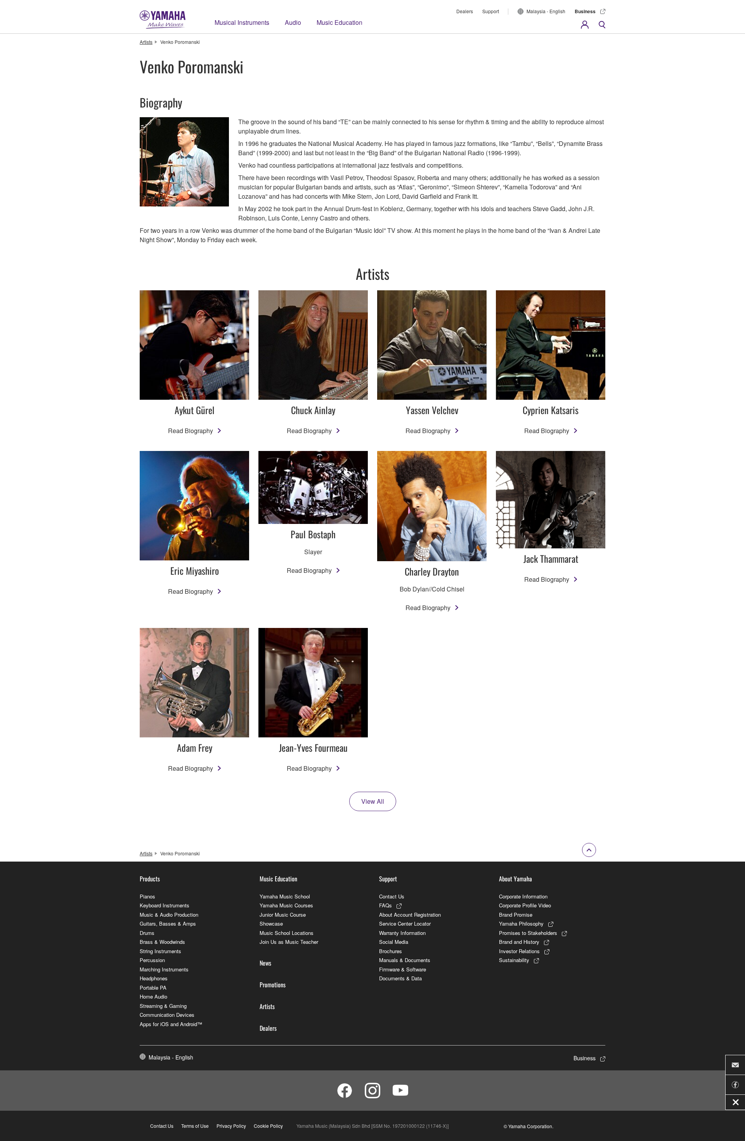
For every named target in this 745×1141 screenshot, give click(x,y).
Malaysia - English (546, 11)
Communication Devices (167, 1014)
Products (150, 878)
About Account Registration (410, 914)
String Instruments (160, 951)
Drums (147, 932)
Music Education (339, 22)
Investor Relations (519, 951)
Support (490, 11)
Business (585, 11)
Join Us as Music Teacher (289, 941)
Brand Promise (515, 914)
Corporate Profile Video (525, 905)
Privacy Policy (231, 1125)
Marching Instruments (164, 969)
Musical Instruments (242, 22)
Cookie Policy (268, 1125)
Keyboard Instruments (164, 905)
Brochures (390, 951)
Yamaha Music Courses (286, 905)
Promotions (273, 984)
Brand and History (519, 941)
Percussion (152, 960)
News (265, 963)
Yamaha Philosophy (521, 923)
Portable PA (153, 987)
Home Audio (153, 996)
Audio (293, 22)
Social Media (393, 941)
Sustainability (514, 960)
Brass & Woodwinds (162, 941)
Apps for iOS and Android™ (171, 1024)
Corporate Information (523, 896)
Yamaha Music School (285, 896)
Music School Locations (287, 932)
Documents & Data (400, 978)
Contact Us (391, 896)
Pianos (147, 896)
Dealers (464, 11)
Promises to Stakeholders (528, 932)
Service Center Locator (405, 923)
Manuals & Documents (404, 960)
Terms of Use (195, 1125)
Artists (146, 41)
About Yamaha (515, 878)
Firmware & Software (402, 969)
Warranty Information (402, 932)
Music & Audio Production (169, 914)
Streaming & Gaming (163, 1005)
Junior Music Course (283, 914)
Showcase (271, 923)
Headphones (154, 978)
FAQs (385, 905)
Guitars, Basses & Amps (168, 923)
